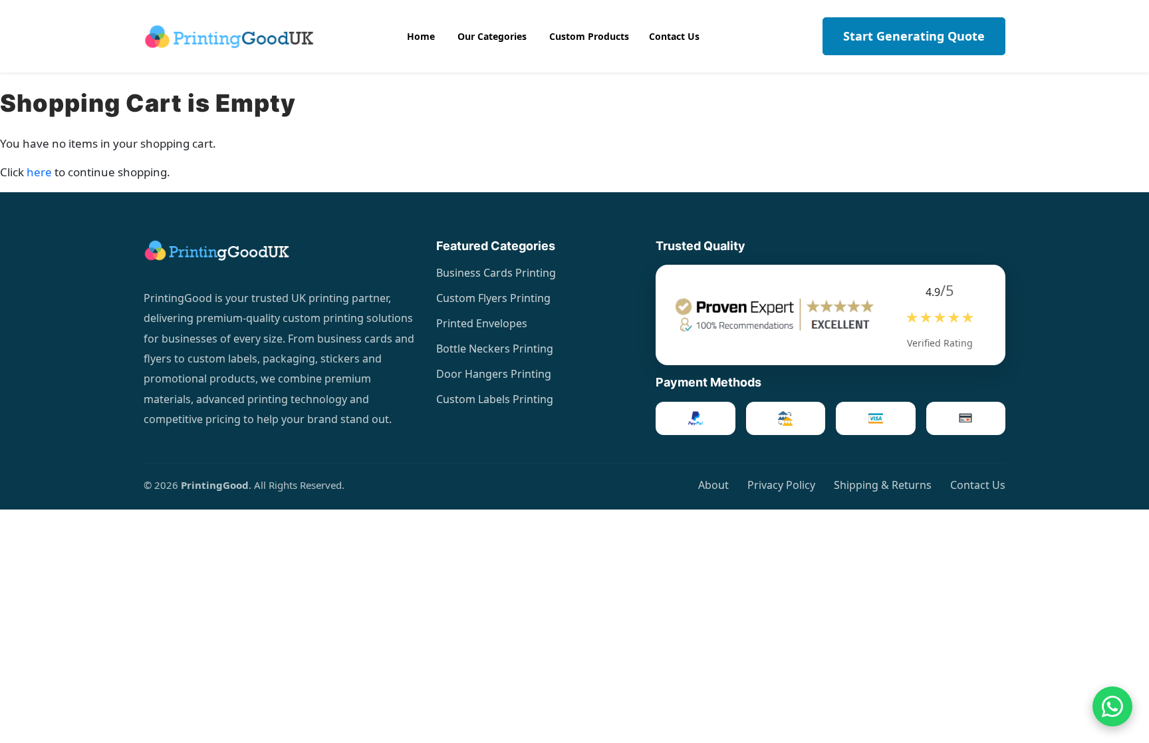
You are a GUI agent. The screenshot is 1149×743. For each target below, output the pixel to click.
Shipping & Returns (883, 485)
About (713, 485)
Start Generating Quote (914, 36)
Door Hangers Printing (493, 374)
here (39, 172)
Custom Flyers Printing (493, 298)
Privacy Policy (781, 485)
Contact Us (977, 485)
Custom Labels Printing (494, 399)
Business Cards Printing (496, 272)
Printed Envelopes (481, 323)
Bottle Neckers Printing (494, 348)
